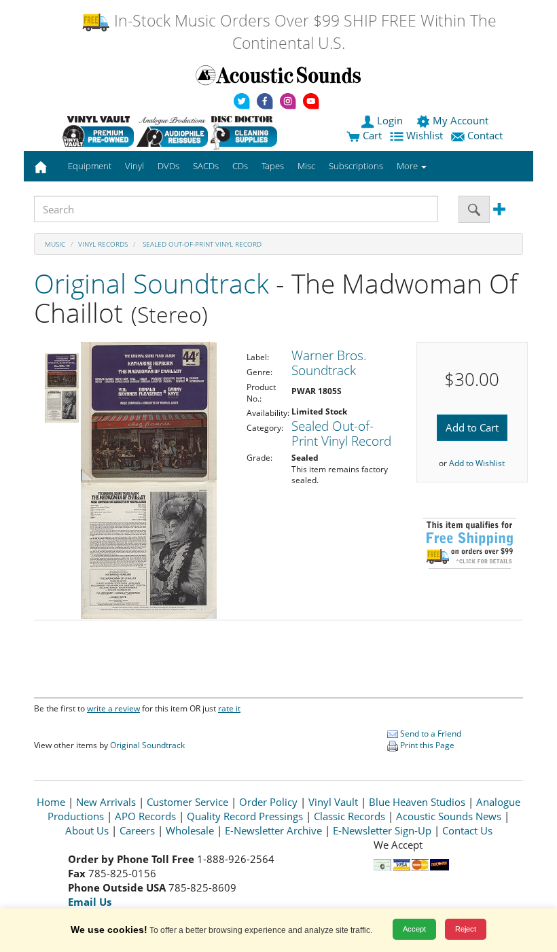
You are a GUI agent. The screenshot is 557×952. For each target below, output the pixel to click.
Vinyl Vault (333, 802)
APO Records (145, 816)
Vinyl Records (103, 244)
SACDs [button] (206, 166)
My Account (460, 120)
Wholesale (190, 830)
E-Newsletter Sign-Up (382, 830)
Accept (414, 929)
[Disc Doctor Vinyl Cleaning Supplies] (246, 131)
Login (390, 120)
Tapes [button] (273, 166)
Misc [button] (306, 166)
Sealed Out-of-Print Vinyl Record (201, 244)
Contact (485, 135)
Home (51, 802)
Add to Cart (472, 427)
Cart (371, 135)
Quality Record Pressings (245, 816)
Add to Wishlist (477, 463)
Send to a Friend (429, 733)
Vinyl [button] (134, 166)
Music (55, 244)
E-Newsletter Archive (273, 830)
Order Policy (268, 802)
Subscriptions (356, 166)
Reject (465, 929)
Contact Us (467, 830)
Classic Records (349, 816)
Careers (137, 830)
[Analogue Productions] (172, 131)
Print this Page (426, 745)
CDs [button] (240, 166)
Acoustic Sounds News (448, 816)
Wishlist (424, 135)
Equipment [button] (89, 166)
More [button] (408, 166)
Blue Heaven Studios (417, 802)
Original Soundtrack (151, 283)
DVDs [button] (168, 166)
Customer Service (187, 802)
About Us (87, 830)
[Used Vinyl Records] (98, 131)
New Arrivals (106, 802)
